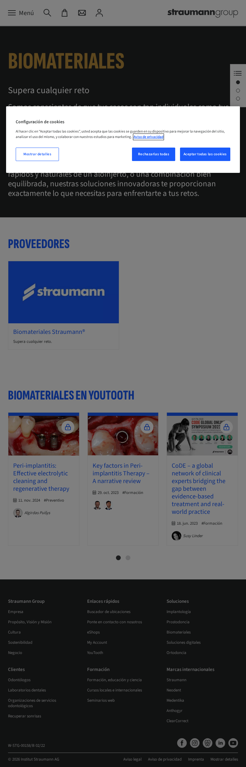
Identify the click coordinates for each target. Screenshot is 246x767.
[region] (123, 139)
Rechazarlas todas (153, 154)
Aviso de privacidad (148, 137)
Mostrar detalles (37, 154)
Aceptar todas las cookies (205, 154)
